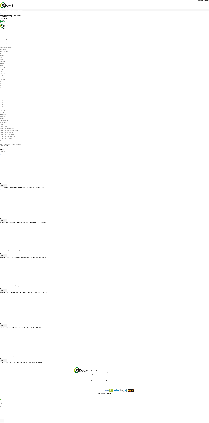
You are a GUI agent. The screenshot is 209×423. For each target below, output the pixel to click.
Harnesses (2, 63)
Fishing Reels (2, 102)
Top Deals (2, 20)
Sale (1, 24)
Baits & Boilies (3, 91)
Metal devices (2, 61)
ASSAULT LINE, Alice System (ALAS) (7, 128)
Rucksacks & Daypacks (4, 43)
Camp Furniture (3, 30)
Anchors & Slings (3, 67)
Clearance (2, 55)
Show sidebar (4, 148)
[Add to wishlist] (4, 178)
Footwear (2, 77)
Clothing (1, 71)
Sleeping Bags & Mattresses (5, 37)
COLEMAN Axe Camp (6, 216)
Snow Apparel (2, 73)
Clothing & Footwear (93, 374)
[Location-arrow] (87, 390)
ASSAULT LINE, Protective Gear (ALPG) (8, 134)
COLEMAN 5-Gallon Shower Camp (9, 321)
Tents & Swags (3, 28)
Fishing (1, 89)
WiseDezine (107, 395)
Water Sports (2, 110)
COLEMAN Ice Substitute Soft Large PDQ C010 (12, 286)
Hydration (2, 45)
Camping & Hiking (3, 26)
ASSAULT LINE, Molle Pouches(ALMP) (7, 132)
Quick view (1, 178)
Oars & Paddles (3, 114)
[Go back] (1, 13)
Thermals (2, 83)
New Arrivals (2, 22)
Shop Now (92, 368)
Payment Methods (108, 376)
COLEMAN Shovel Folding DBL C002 (10, 356)
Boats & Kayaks (3, 116)
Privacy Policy (108, 372)
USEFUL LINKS (108, 368)
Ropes (1, 59)
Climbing (1, 57)
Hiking (1, 53)
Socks (1, 81)
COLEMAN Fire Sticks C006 (7, 181)
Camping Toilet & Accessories (6, 47)
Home (1, 144)
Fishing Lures (2, 100)
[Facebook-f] (79, 390)
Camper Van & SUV (4, 120)
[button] (3, 185)
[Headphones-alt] (76, 390)
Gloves (1, 75)
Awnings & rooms (3, 122)
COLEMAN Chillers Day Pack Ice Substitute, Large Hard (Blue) (16, 251)
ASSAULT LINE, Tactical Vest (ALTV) (7, 138)
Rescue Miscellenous (4, 51)
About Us (107, 370)
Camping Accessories (4, 41)
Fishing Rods (2, 106)
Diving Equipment (3, 112)
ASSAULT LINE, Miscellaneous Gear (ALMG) (9, 130)
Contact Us (107, 378)
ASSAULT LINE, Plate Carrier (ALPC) (7, 136)
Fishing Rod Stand (3, 104)
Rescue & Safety (3, 49)
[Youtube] (81, 390)
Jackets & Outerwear (4, 79)
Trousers (1, 85)
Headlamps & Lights (4, 39)
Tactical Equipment (3, 126)
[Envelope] (84, 390)
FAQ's (106, 380)
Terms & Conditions (109, 374)
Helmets (1, 65)
